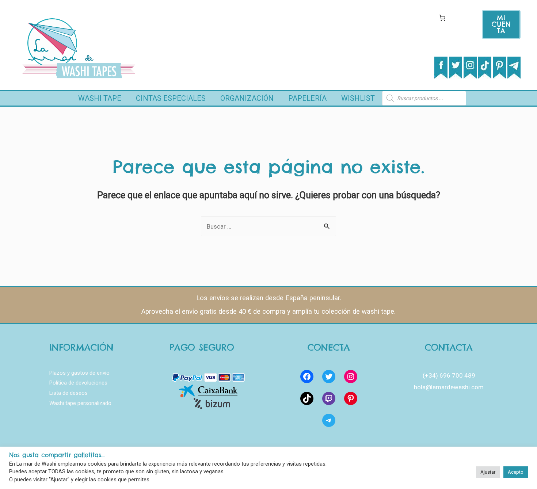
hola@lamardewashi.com (449, 387)
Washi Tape (99, 98)
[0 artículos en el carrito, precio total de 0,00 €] (442, 18)
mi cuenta (501, 24)
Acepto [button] (515, 472)
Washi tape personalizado (80, 403)
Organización (247, 98)
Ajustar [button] (487, 472)
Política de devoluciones (78, 382)
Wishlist (358, 98)
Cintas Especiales (171, 98)
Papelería (307, 98)
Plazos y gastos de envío (79, 373)
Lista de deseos (68, 393)
